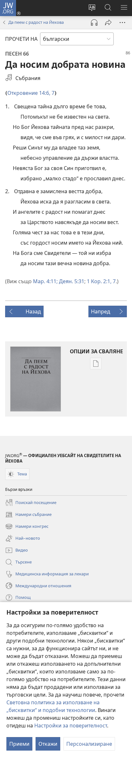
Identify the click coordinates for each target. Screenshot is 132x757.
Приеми (19, 743)
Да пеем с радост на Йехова (36, 22)
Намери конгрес (26, 526)
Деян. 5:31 (71, 281)
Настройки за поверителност (70, 725)
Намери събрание (28, 514)
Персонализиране (89, 743)
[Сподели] (108, 22)
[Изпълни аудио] (94, 22)
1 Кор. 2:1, (99, 281)
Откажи (47, 743)
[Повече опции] (122, 22)
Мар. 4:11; (45, 281)
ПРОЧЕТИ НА (21, 38)
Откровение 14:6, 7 (30, 92)
